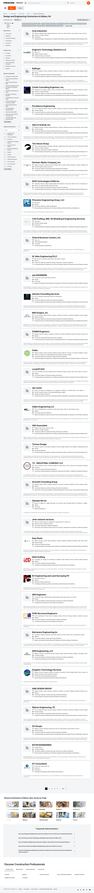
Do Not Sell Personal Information (45, 889)
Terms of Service (34, 889)
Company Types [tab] (9, 869)
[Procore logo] (9, 3)
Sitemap (55, 889)
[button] (4, 33)
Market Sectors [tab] (19, 869)
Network (19, 3)
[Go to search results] (19, 130)
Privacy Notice (27, 889)
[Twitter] (83, 889)
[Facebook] (80, 890)
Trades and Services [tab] (30, 869)
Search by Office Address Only (9, 25)
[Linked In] (78, 889)
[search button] (88, 3)
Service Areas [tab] (41, 869)
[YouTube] (89, 889)
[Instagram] (86, 890)
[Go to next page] (66, 789)
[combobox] (78, 3)
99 (63, 788)
